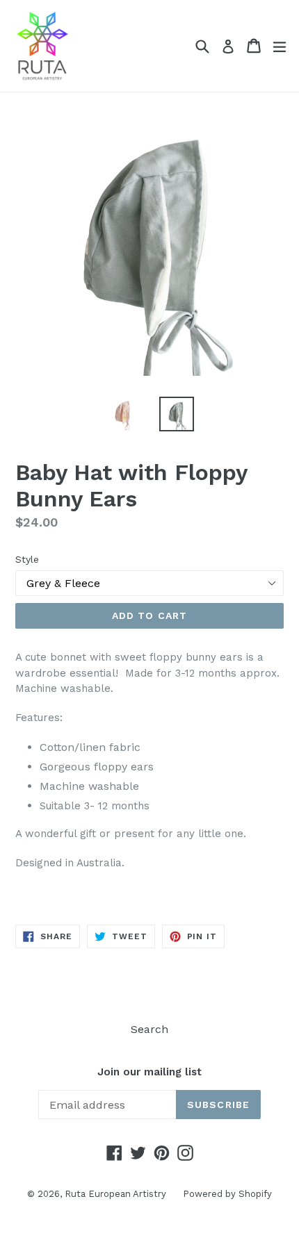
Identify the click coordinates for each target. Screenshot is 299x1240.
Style (27, 559)
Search (149, 1029)
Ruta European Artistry (117, 1194)
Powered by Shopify (227, 1194)
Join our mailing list (149, 1072)
